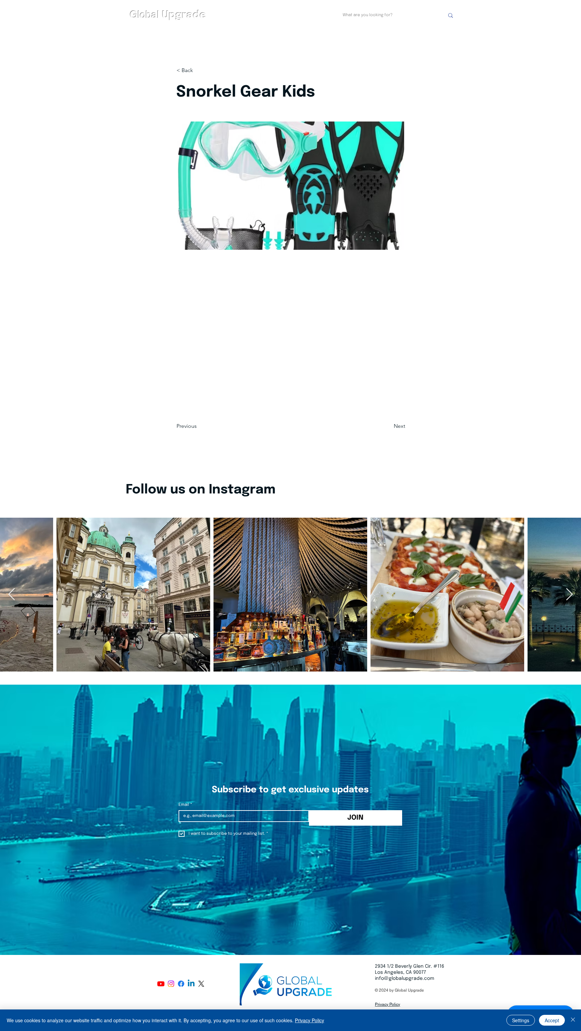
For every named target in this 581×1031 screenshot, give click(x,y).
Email (185, 805)
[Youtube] (161, 984)
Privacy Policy (309, 1020)
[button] (199, 70)
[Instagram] (171, 984)
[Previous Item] (11, 594)
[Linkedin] (191, 984)
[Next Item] (569, 594)
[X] (201, 984)
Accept (552, 1020)
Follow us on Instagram (200, 489)
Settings (520, 1020)
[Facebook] (181, 984)
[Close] (573, 1020)
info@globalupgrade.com (404, 978)
